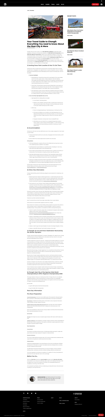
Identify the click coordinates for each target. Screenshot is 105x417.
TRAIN (38, 397)
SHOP (52, 397)
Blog (60, 397)
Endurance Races (26, 401)
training (32, 10)
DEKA (24, 411)
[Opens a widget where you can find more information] (101, 415)
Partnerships (77, 399)
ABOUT (76, 397)
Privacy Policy (84, 415)
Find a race (95, 4)
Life (28, 10)
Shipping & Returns (78, 404)
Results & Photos (26, 406)
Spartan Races (26, 397)
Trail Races (25, 399)
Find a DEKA (62, 403)
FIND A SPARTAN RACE (64, 400)
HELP (76, 402)
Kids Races (25, 403)
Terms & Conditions (92, 415)
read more (69, 35)
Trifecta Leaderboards (27, 408)
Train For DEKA (40, 403)
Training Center (40, 399)
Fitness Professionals (41, 401)
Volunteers (25, 404)
